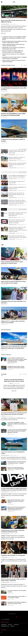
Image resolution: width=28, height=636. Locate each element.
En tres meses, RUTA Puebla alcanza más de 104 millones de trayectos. (13, 21)
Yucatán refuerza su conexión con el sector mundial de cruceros (13, 54)
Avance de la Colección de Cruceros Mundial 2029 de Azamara (12, 452)
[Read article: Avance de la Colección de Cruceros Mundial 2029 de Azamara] (14, 444)
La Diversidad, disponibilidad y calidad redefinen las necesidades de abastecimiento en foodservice (16, 424)
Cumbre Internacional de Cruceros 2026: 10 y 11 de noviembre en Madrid (16, 597)
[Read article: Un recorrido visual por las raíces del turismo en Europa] (3, 592)
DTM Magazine (7, 619)
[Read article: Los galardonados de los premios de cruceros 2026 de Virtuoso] (14, 77)
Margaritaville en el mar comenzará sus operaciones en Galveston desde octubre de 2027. (13, 48)
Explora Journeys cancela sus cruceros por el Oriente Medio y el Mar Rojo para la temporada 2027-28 (17, 214)
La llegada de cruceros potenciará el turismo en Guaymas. (13, 140)
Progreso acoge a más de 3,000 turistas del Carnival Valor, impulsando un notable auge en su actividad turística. (13, 347)
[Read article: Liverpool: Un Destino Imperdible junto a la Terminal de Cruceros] (4, 188)
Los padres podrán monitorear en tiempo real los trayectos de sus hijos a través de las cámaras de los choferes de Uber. (14, 489)
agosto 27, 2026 (13, 24)
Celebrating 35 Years (5, 626)
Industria (24, 209)
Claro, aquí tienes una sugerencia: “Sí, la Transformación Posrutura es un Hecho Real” (17, 236)
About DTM (16, 624)
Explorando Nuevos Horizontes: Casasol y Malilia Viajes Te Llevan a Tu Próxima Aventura (16, 501)
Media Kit (12, 626)
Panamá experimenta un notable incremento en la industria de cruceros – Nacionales (16, 462)
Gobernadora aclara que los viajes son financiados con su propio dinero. (13, 302)
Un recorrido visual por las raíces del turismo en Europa (16, 591)
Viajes (25, 65)
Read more (3, 33)
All (22, 65)
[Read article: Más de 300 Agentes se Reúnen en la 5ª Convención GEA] (4, 183)
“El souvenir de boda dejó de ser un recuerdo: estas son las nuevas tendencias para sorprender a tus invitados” (14, 413)
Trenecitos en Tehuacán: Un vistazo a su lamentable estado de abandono (16, 158)
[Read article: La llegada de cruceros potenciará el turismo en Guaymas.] (14, 128)
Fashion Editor (12, 154)
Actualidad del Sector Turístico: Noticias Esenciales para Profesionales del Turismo (16, 367)
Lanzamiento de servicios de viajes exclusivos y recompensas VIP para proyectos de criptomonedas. (14, 57)
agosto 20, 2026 (21, 184)
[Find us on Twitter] (1, 632)
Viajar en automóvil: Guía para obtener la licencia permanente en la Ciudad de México (12, 262)
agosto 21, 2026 (4, 91)
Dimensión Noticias (5, 24)
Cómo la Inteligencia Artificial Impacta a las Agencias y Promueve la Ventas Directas (17, 176)
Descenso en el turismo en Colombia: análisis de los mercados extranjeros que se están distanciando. (12, 51)
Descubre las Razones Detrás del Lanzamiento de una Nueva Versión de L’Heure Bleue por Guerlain (14, 42)
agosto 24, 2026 (21, 167)
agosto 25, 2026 (4, 117)
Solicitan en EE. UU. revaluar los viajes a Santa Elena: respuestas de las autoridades (13, 321)
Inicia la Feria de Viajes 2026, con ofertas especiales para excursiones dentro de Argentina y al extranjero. (16, 221)
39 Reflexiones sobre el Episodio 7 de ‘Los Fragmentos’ (13, 555)
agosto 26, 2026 (21, 160)
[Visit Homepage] (14, 2)
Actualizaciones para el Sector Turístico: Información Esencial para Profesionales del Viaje (12, 530)
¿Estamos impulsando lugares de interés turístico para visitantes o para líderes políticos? (13, 45)
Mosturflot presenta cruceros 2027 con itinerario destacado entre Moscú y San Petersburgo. (16, 194)
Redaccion (12, 383)
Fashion (4, 552)
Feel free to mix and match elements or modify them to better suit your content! (14, 380)
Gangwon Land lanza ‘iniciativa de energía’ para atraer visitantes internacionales (13, 61)
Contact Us (10, 624)
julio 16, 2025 (16, 383)
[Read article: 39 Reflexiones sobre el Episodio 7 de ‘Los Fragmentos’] (14, 547)
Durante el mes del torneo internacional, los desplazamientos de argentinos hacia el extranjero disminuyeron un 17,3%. (16, 508)
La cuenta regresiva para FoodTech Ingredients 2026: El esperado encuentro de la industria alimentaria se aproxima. (17, 431)
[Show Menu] (1, 2)
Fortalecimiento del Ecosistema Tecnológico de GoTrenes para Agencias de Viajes (16, 602)
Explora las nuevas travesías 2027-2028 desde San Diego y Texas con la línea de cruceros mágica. (13, 282)
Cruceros (4, 110)
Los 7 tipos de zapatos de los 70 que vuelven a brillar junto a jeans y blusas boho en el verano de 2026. (17, 151)
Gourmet (24, 172)
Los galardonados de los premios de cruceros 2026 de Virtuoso (13, 88)
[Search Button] (26, 2)
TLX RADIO (24, 374)
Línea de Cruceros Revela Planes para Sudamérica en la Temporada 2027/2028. (15, 468)
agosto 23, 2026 (21, 197)
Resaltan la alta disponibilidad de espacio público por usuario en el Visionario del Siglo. (13, 114)
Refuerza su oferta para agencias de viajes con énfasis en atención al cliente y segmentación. (13, 579)
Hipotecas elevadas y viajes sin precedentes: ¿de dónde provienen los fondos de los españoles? (17, 164)
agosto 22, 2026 (21, 217)
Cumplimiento (3, 624)
